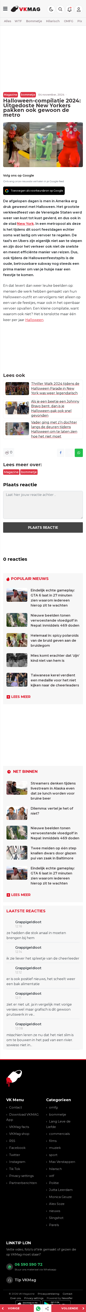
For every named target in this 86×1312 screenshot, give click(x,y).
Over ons (15, 1298)
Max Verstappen (62, 1162)
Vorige (14, 1308)
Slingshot (56, 1218)
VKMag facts (19, 1127)
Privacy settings (21, 1176)
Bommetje (34, 21)
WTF (18, 21)
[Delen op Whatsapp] (79, 453)
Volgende (69, 1308)
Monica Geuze (60, 1197)
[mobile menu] (5, 8)
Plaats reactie (43, 528)
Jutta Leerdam (61, 1190)
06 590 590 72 (29, 1264)
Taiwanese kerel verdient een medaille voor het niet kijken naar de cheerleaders (55, 680)
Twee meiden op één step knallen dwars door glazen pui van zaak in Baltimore (53, 853)
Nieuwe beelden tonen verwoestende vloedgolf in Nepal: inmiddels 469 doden (55, 620)
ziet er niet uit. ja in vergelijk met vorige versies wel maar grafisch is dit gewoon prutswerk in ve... (39, 1009)
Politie (54, 1183)
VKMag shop (19, 1134)
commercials (59, 1134)
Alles (7, 21)
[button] (60, 9)
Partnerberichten (23, 1183)
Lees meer (20, 697)
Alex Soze (56, 1204)
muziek (55, 1148)
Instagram (17, 1162)
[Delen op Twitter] (69, 453)
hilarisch (55, 1169)
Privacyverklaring (48, 1293)
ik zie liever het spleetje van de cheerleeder (42, 958)
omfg (53, 1107)
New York (25, 224)
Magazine (10, 94)
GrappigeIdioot (28, 922)
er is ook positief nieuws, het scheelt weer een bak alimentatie (40, 981)
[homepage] (25, 8)
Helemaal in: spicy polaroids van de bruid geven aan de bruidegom (55, 641)
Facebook (17, 1148)
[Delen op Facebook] (60, 453)
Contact (15, 1107)
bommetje (28, 94)
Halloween (34, 320)
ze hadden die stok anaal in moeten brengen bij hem (36, 935)
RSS (12, 1141)
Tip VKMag (25, 1280)
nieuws (54, 1211)
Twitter (14, 1155)
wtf (51, 1176)
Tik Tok (14, 1169)
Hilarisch (53, 21)
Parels (54, 1225)
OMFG (68, 21)
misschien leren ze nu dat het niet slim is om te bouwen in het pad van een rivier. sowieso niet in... (39, 1040)
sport (53, 1155)
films (53, 1141)
